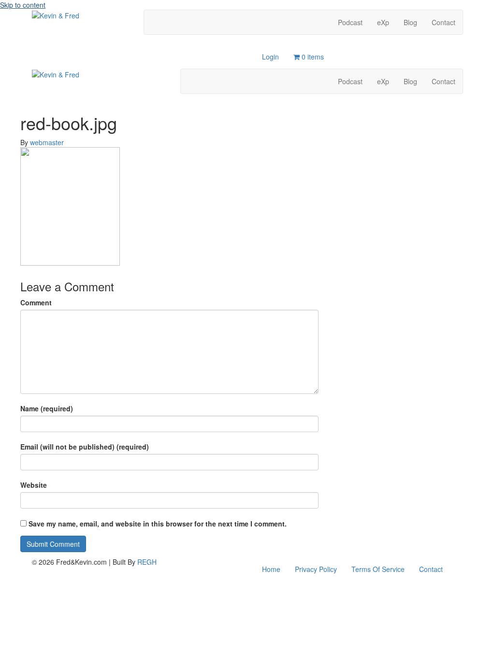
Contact (443, 22)
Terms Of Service (378, 569)
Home (271, 569)
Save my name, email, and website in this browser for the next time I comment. (158, 523)
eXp (383, 22)
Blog (410, 22)
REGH (147, 562)
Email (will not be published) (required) (84, 446)
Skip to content (22, 5)
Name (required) (46, 408)
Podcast (350, 22)
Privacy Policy (316, 569)
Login (270, 56)
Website (33, 485)
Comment (36, 302)
